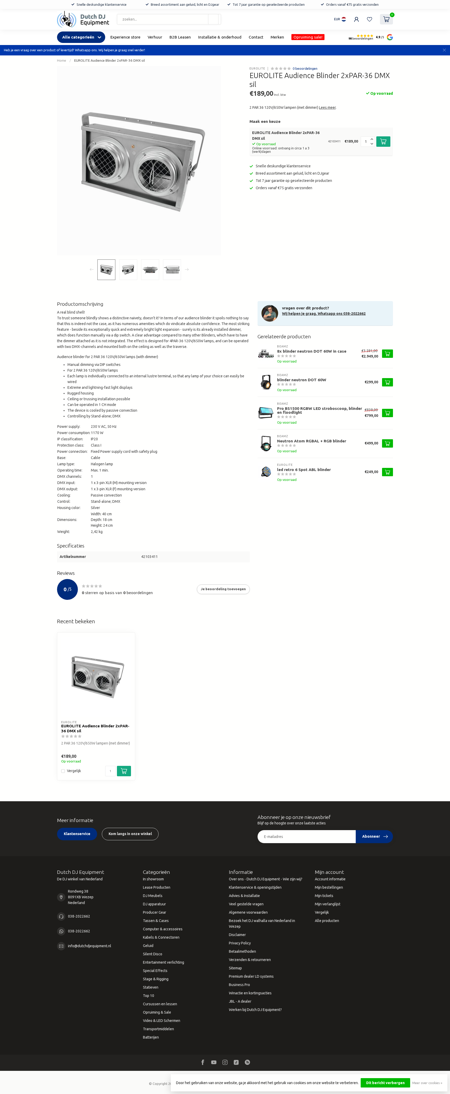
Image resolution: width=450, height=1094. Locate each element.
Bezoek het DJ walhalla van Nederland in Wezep (262, 923)
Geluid (148, 946)
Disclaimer (237, 935)
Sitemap (235, 968)
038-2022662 (79, 916)
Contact (256, 37)
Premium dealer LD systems (251, 976)
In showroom (153, 879)
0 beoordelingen (305, 68)
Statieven (150, 987)
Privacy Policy (240, 943)
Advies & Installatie (244, 896)
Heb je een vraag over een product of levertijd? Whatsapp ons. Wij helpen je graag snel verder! (74, 50)
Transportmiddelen (158, 1029)
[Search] (213, 19)
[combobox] (169, 19)
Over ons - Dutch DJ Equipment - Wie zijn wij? (265, 879)
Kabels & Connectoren (161, 937)
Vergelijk (74, 771)
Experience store (125, 37)
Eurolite (257, 68)
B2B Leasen (180, 37)
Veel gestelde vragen (246, 904)
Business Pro (239, 985)
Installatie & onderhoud (219, 37)
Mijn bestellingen (329, 887)
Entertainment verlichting (163, 962)
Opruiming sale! (307, 37)
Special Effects (155, 971)
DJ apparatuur (154, 904)
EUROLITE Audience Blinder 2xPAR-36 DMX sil (109, 60)
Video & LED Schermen (161, 1021)
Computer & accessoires (163, 929)
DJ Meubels (152, 896)
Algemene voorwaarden (248, 912)
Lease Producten (156, 887)
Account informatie (330, 879)
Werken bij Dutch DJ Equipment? (255, 1010)
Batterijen (151, 1037)
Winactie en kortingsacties (250, 993)
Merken (277, 37)
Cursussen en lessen (160, 1004)
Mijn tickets (324, 896)
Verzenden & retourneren (250, 960)
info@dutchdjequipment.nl (89, 946)
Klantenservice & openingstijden (255, 887)
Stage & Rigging (155, 979)
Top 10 (148, 996)
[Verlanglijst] (369, 19)
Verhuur (155, 37)
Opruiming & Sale (157, 1012)
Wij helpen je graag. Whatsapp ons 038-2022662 (324, 313)
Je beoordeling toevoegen (223, 589)
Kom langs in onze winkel (130, 834)
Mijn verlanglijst (327, 904)
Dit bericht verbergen (385, 1083)
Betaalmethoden (242, 951)
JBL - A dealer (240, 1001)
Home (61, 60)
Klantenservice (77, 834)
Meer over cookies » (427, 1083)
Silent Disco (152, 954)
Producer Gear (154, 912)
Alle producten (327, 921)
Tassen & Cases (156, 921)
